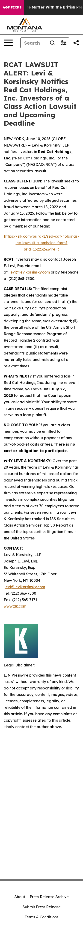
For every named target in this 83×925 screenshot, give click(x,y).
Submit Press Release (42, 907)
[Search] (52, 42)
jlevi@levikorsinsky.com (29, 272)
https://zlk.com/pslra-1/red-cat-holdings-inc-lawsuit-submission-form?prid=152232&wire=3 (41, 242)
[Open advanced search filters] (63, 42)
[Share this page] (76, 42)
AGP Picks (12, 7)
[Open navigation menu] (8, 42)
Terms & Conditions (41, 917)
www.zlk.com (15, 606)
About (19, 896)
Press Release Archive (49, 896)
